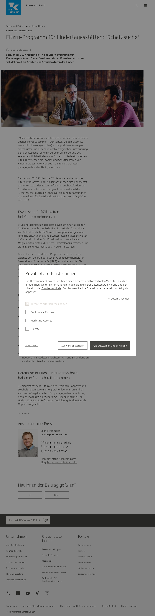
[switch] (119, 298)
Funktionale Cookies (42, 312)
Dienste (35, 329)
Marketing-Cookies (41, 320)
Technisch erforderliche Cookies (49, 304)
